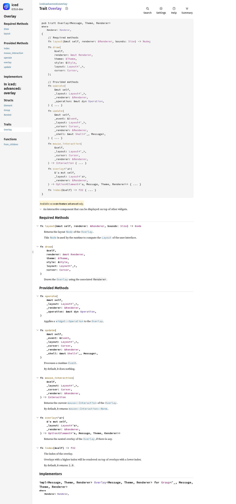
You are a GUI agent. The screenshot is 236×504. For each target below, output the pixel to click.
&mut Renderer (80, 54)
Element (73, 184)
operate (58, 85)
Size (131, 41)
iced (15, 5)
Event (73, 118)
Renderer (65, 29)
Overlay (100, 482)
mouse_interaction (66, 143)
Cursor (72, 70)
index (57, 190)
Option (61, 184)
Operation (95, 101)
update (57, 110)
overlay (63, 3)
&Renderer (105, 41)
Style (71, 62)
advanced (51, 3)
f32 (81, 190)
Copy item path (66, 8)
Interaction (65, 163)
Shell (79, 134)
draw (56, 47)
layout (57, 41)
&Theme (70, 58)
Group (165, 482)
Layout (72, 66)
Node (146, 41)
